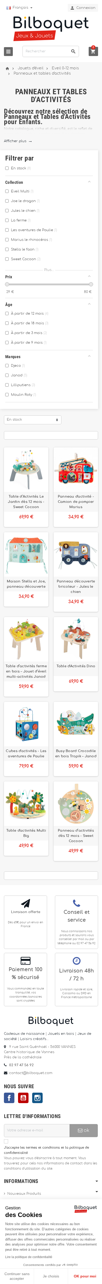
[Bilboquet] (51, 28)
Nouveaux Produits (24, 1194)
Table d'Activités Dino (75, 666)
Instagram (37, 1098)
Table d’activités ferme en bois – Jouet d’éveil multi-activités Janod (26, 671)
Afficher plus (18, 141)
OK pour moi (85, 1276)
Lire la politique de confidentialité (28, 1257)
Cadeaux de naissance (24, 1034)
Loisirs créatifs (33, 1039)
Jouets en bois (61, 1034)
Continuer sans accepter (17, 1276)
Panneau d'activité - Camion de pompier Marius (76, 502)
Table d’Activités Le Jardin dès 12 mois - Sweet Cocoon (26, 502)
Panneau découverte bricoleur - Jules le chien (76, 587)
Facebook (9, 1098)
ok (85, 1130)
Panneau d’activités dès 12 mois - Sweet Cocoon (76, 836)
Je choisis (51, 1276)
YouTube (23, 1098)
